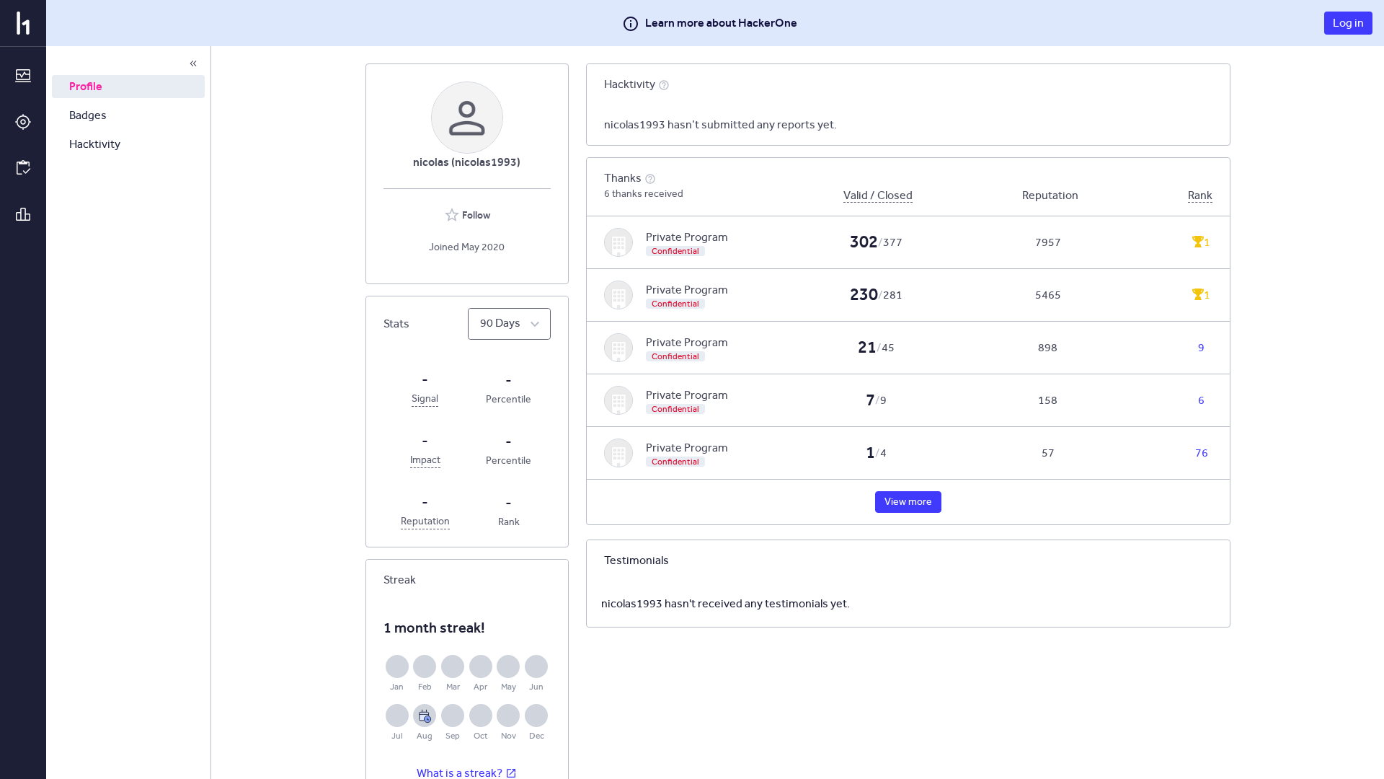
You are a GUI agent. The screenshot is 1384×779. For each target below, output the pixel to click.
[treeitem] (128, 86)
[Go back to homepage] (23, 23)
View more (908, 502)
